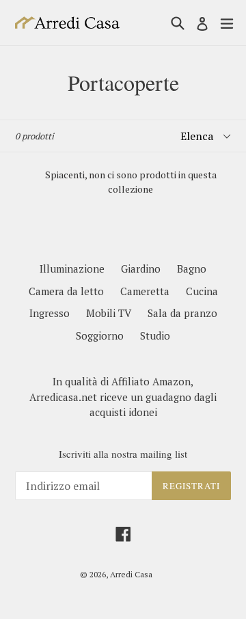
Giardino (141, 268)
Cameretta (144, 291)
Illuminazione (72, 268)
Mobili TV (108, 313)
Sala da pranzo (182, 313)
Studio (155, 335)
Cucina (202, 291)
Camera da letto (66, 291)
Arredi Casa (131, 574)
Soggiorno (100, 335)
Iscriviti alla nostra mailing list (123, 454)
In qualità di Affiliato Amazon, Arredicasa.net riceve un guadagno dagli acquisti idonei (123, 396)
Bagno (191, 268)
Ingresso (49, 313)
